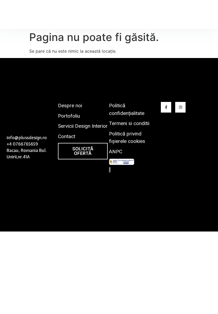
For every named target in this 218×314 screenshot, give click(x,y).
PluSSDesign (21, 14)
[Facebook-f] (166, 107)
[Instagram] (180, 107)
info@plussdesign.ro (27, 138)
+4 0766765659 (22, 144)
